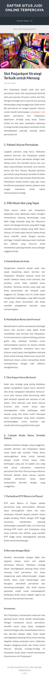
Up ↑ (25, 673)
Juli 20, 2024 (10, 83)
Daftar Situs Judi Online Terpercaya (24, 7)
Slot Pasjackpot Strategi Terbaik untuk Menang (23, 75)
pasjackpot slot (37, 112)
